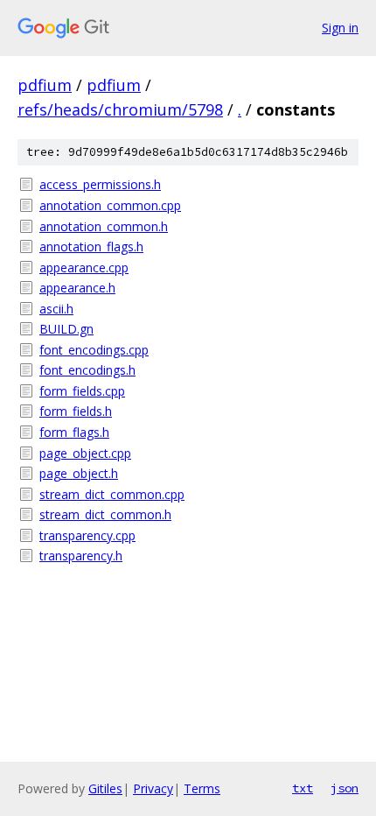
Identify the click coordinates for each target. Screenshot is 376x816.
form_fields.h (75, 411)
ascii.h (56, 308)
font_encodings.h (87, 370)
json (345, 788)
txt (302, 788)
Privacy (153, 788)
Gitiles (105, 788)
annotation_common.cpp (110, 205)
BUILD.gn (66, 328)
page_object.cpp (85, 453)
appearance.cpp (84, 267)
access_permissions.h (100, 184)
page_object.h (78, 473)
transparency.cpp (87, 535)
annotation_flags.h (91, 246)
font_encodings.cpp (94, 349)
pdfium (44, 84)
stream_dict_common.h (105, 514)
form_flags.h (74, 432)
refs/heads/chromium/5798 (120, 109)
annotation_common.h (103, 226)
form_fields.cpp (82, 391)
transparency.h (80, 555)
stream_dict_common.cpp (112, 494)
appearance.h (77, 287)
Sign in (340, 27)
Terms (202, 788)
